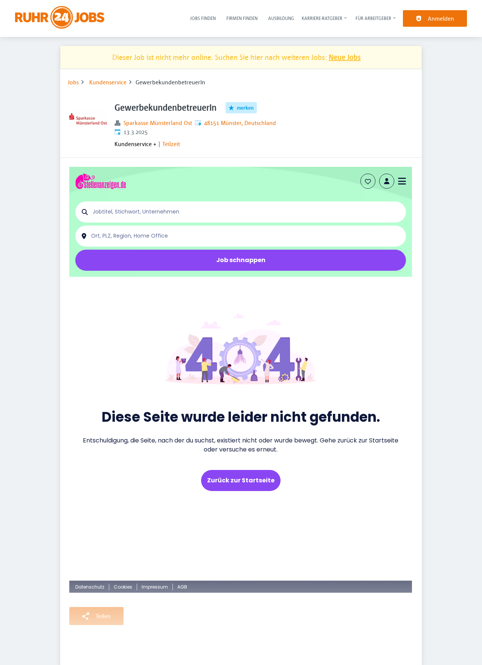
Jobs (73, 82)
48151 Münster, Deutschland (240, 123)
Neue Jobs (345, 57)
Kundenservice (108, 82)
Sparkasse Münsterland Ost (158, 123)
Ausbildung (281, 18)
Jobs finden (203, 18)
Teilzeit (171, 144)
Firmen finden (242, 18)
